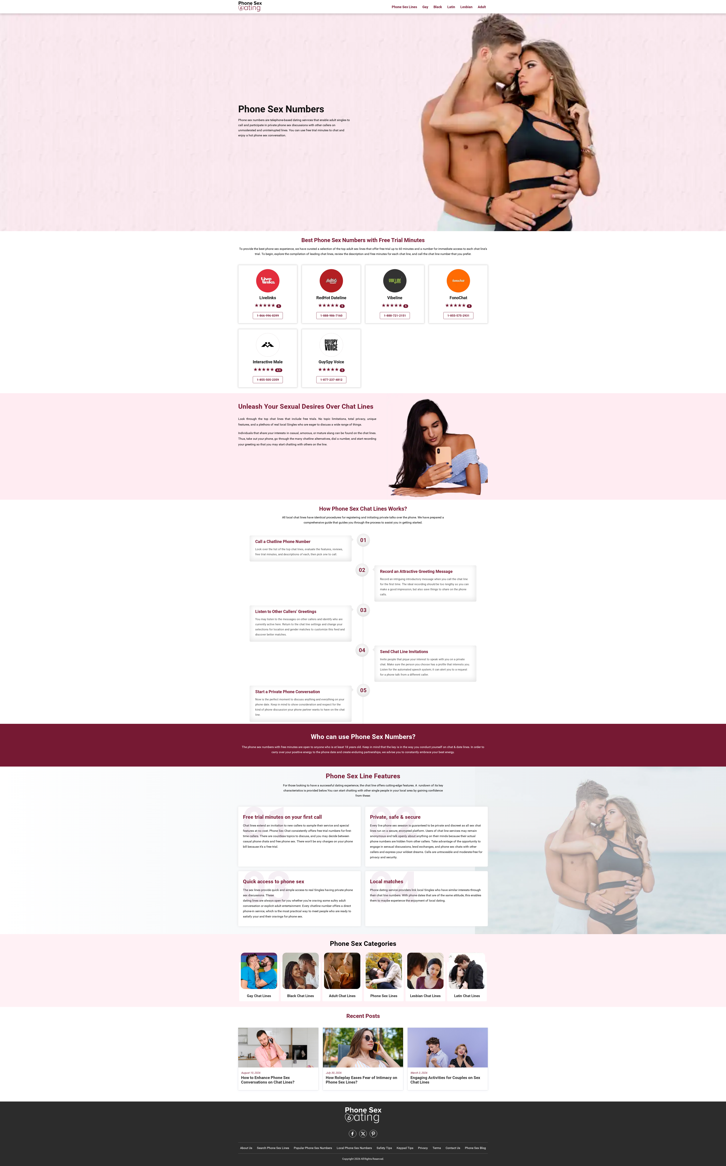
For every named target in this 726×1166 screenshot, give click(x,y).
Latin (451, 7)
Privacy (423, 1148)
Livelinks (267, 297)
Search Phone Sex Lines (273, 1148)
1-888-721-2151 (395, 315)
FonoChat (458, 297)
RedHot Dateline (331, 297)
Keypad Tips (405, 1148)
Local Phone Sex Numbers (354, 1148)
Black (438, 7)
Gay (425, 7)
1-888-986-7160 (331, 315)
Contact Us (453, 1148)
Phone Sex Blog (475, 1148)
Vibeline (394, 297)
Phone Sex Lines (404, 7)
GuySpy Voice (331, 362)
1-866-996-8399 (268, 315)
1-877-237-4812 (331, 379)
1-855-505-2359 (268, 379)
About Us (246, 1148)
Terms (437, 1148)
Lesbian (466, 7)
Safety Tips (384, 1148)
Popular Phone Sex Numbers (313, 1148)
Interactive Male (268, 362)
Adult (482, 7)
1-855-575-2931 (458, 315)
